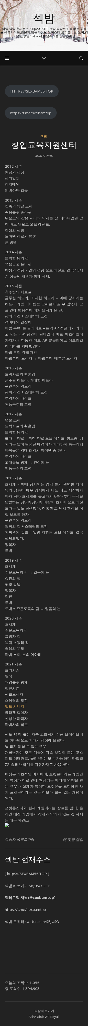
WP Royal (52, 1016)
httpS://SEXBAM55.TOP (27, 873)
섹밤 (44, 17)
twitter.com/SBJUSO (42, 921)
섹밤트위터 (25, 839)
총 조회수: (13, 988)
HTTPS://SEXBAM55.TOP (31, 91)
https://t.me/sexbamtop (30, 112)
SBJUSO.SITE (39, 885)
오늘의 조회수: (17, 982)
